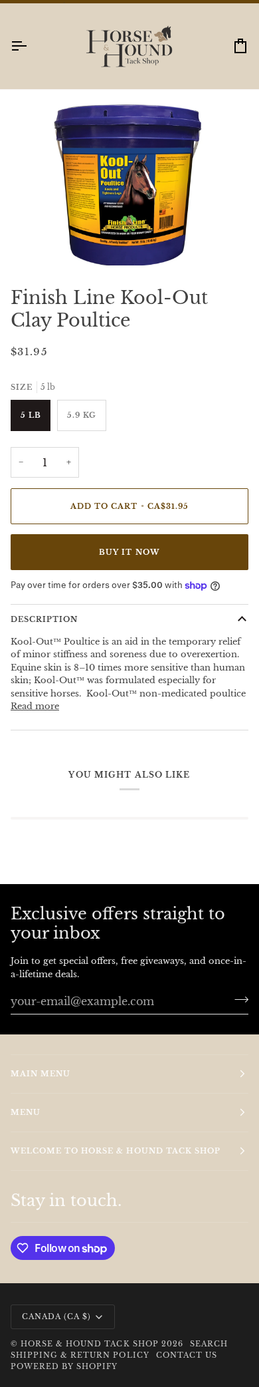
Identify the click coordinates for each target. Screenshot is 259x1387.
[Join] (237, 999)
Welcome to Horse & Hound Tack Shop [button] (115, 1151)
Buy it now (129, 552)
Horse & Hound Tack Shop (91, 1343)
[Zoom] (44, 241)
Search (209, 1343)
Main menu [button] (40, 1073)
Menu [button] (26, 1112)
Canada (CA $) (56, 1316)
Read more (35, 706)
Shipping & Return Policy (80, 1355)
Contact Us (186, 1355)
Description (44, 619)
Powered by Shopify (64, 1366)
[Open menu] (30, 46)
